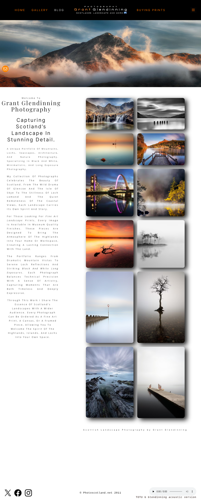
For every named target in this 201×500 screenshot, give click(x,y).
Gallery (40, 10)
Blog (59, 10)
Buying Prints (151, 10)
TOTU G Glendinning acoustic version (166, 497)
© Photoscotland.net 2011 (100, 493)
